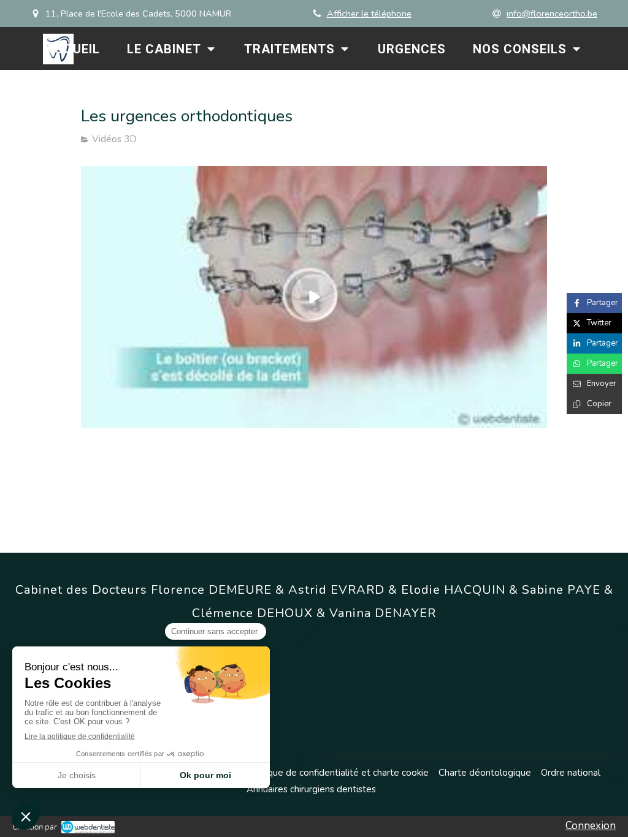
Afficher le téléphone (369, 13)
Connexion (590, 826)
